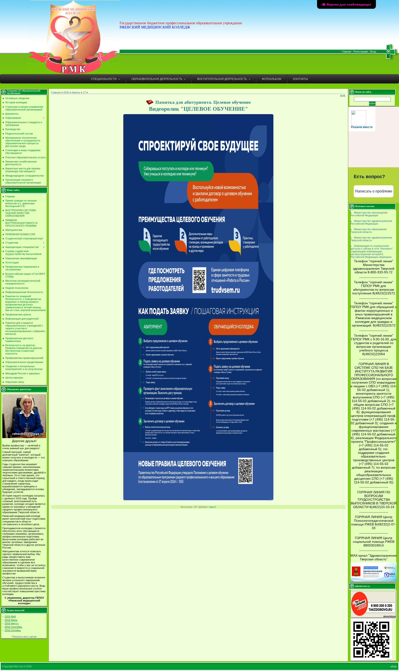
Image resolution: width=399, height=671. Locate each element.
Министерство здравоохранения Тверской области (371, 239)
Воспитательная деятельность (222, 79)
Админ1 (212, 507)
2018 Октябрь (13, 630)
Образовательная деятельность (156, 79)
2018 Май (10, 616)
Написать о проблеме (373, 191)
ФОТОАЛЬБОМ (271, 79)
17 (84, 92)
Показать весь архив (24, 636)
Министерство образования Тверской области (369, 230)
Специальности (104, 79)
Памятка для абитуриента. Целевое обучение (203, 102)
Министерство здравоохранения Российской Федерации (371, 222)
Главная (346, 51)
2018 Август (12, 623)
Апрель (76, 92)
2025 (66, 92)
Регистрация (360, 51)
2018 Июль (11, 620)
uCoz (394, 666)
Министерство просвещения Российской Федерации (369, 214)
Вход (373, 51)
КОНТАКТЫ (300, 79)
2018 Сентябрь (13, 626)
